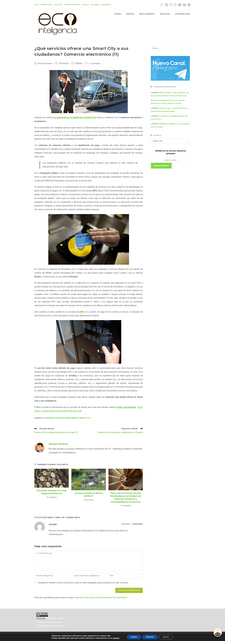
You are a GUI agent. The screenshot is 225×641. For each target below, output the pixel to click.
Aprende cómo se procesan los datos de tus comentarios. (101, 597)
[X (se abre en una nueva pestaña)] (162, 4)
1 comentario (95, 63)
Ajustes (166, 637)
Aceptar (134, 637)
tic (89, 418)
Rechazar (150, 637)
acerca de (58, 4)
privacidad (106, 4)
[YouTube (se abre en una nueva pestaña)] (179, 4)
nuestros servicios (72, 4)
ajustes (116, 638)
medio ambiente (72, 418)
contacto (85, 4)
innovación (60, 418)
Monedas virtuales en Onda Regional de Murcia (51, 492)
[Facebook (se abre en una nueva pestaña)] (166, 4)
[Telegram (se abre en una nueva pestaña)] (189, 4)
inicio (36, 4)
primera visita (46, 4)
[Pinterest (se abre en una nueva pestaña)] (171, 4)
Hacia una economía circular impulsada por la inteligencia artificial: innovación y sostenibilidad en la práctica (125, 497)
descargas (95, 4)
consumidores (49, 418)
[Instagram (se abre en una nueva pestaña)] (175, 4)
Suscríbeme (161, 165)
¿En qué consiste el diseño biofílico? (88, 494)
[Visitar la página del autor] (39, 447)
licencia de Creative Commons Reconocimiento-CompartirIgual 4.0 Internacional (51, 622)
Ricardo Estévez (45, 63)
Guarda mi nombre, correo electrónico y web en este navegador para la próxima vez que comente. (83, 583)
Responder (138, 524)
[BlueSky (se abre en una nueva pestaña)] (184, 4)
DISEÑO (79, 63)
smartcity (83, 418)
